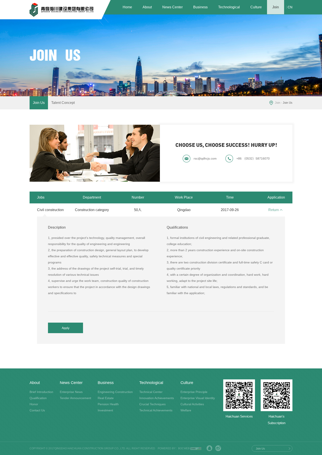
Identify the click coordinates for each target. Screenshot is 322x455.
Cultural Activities (192, 404)
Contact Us (37, 410)
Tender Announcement (75, 398)
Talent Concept (63, 103)
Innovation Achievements (156, 398)
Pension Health (108, 404)
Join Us (39, 103)
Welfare (185, 410)
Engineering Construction (115, 392)
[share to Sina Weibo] (218, 448)
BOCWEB (184, 448)
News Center (172, 7)
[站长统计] (195, 448)
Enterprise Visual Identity (197, 398)
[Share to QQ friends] (209, 448)
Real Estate (106, 398)
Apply (65, 328)
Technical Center (151, 392)
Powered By (166, 448)
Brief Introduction (41, 392)
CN (290, 7)
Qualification (38, 398)
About (147, 7)
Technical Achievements (155, 410)
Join (275, 7)
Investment (105, 410)
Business (200, 7)
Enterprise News (71, 392)
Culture (256, 7)
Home (127, 7)
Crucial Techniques (152, 404)
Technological (229, 7)
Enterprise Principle (193, 392)
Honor (34, 404)
